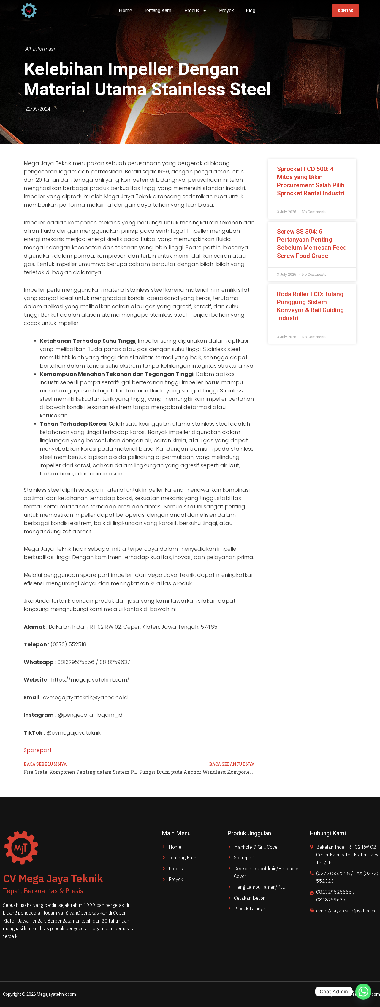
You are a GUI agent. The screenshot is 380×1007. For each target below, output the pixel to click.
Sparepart (38, 750)
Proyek (226, 10)
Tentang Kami (158, 10)
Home (125, 10)
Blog (250, 10)
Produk (191, 10)
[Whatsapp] (363, 992)
